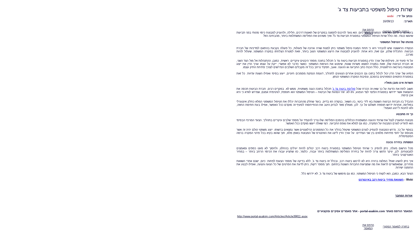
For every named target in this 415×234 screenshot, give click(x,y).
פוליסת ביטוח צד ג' (343, 88)
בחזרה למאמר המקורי (396, 226)
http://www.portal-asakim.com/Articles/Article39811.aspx (272, 216)
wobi (390, 16)
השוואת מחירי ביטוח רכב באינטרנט (381, 179)
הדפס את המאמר (368, 226)
